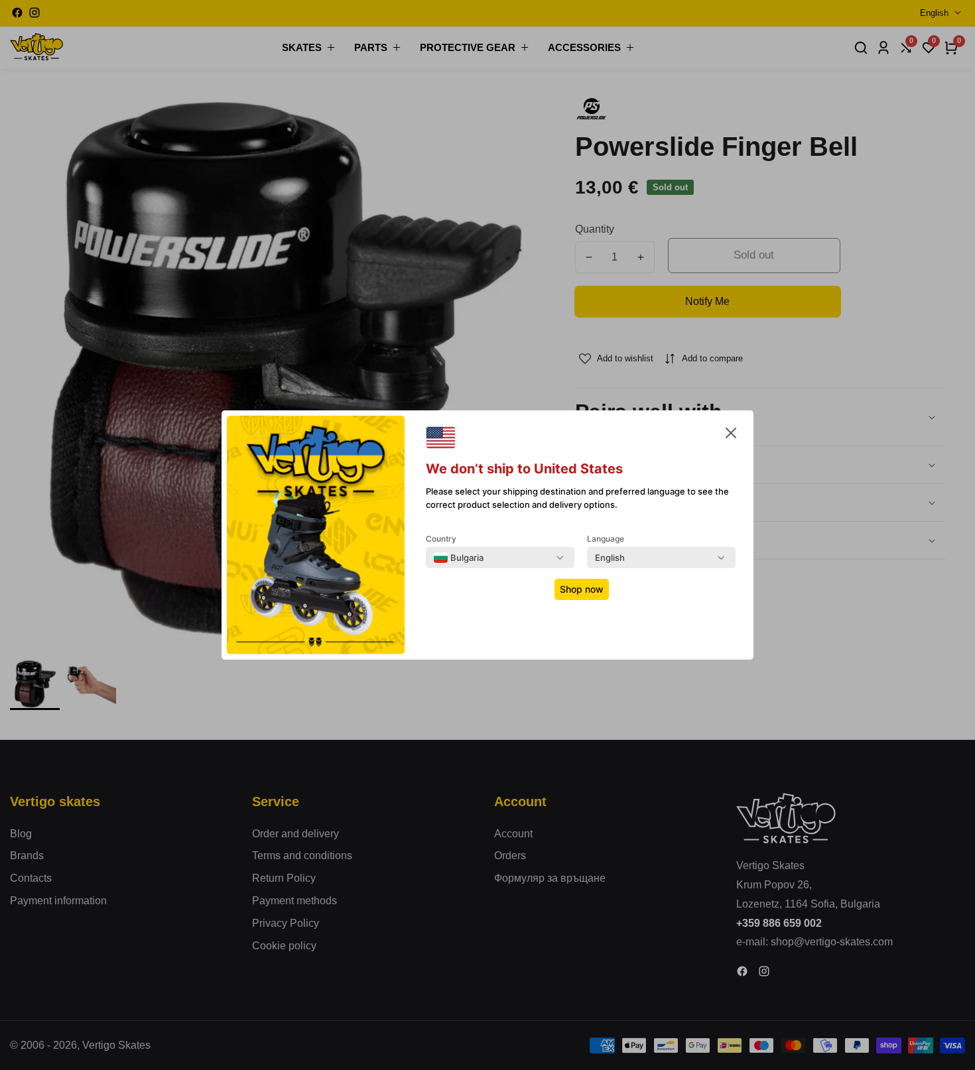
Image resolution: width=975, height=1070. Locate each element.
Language (605, 539)
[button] (731, 436)
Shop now (582, 589)
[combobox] (459, 557)
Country (441, 539)
